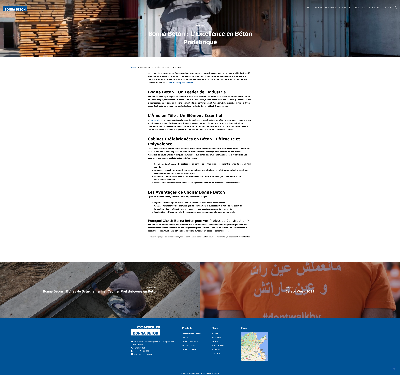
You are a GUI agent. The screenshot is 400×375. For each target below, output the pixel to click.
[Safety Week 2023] (300, 290)
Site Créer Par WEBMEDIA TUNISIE (207, 373)
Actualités (200, 25)
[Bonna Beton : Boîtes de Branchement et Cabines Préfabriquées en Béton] (100, 290)
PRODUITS (216, 341)
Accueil (134, 67)
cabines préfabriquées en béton (179, 82)
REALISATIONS (218, 345)
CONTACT (216, 353)
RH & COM (216, 349)
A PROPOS (216, 337)
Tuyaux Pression (189, 349)
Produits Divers (188, 345)
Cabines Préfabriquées (191, 333)
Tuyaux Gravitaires (190, 341)
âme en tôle (154, 120)
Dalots (185, 337)
